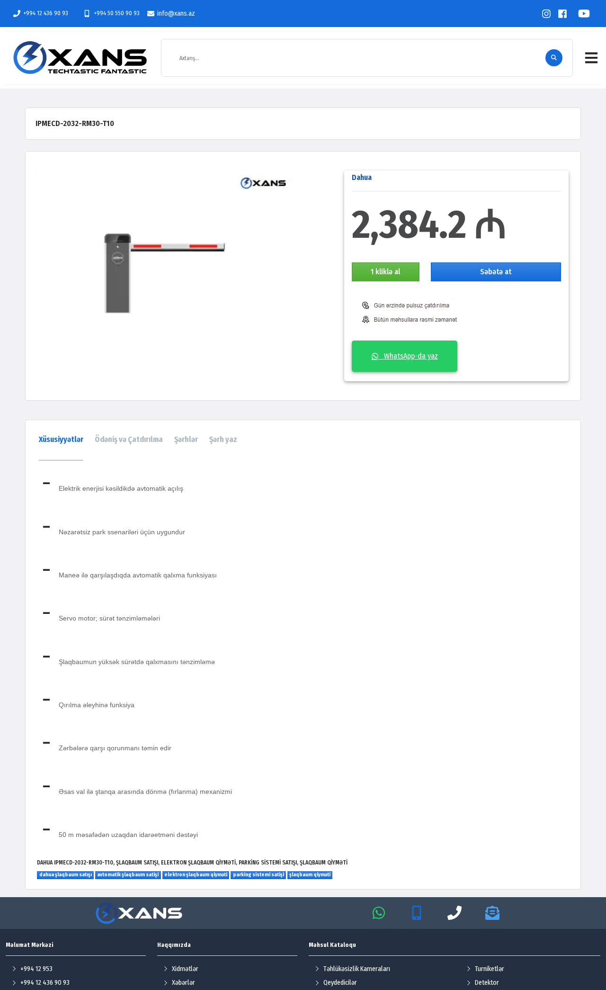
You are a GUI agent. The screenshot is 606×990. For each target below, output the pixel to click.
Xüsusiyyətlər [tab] (61, 439)
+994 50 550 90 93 (116, 13)
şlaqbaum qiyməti (309, 875)
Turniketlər (489, 969)
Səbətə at (495, 271)
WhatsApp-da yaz (408, 355)
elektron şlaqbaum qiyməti (195, 875)
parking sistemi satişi (258, 875)
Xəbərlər (183, 983)
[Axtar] (553, 57)
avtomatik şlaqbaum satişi (128, 875)
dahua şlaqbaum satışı (65, 875)
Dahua (362, 177)
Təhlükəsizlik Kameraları (356, 969)
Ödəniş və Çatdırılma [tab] (129, 439)
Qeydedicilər (340, 983)
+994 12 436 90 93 (45, 13)
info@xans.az (176, 13)
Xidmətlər (185, 969)
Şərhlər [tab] (186, 439)
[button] (591, 58)
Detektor (487, 983)
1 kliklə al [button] (385, 271)
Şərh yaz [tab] (223, 439)
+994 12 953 (36, 969)
